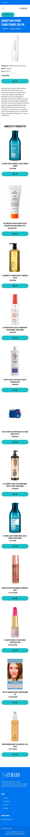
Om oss (6, 805)
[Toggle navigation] (3, 8)
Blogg (6, 808)
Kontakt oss (8, 14)
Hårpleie (5, 29)
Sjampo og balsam (15, 29)
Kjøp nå (15, 81)
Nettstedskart (21, 834)
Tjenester (7, 801)
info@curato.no (5, 2)
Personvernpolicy (10, 834)
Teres (6, 798)
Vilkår (21, 832)
